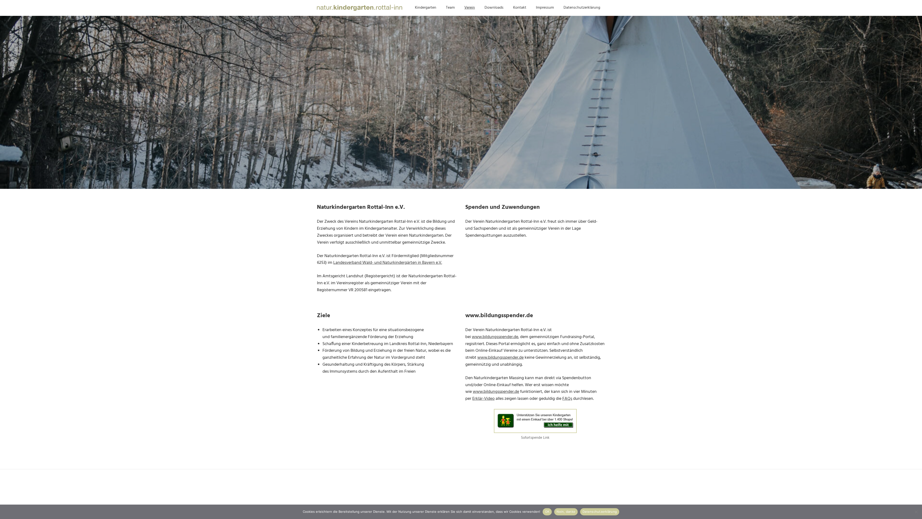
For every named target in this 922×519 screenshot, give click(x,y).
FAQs (567, 398)
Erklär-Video (483, 398)
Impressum (545, 8)
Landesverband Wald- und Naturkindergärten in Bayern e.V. (387, 262)
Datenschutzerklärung (582, 8)
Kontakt (519, 8)
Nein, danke (566, 511)
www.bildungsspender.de (495, 337)
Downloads (494, 8)
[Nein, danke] (916, 511)
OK (547, 511)
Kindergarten (425, 8)
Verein (469, 8)
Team (450, 8)
